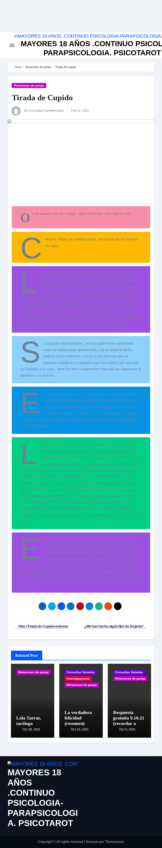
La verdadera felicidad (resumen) (78, 718)
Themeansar (114, 842)
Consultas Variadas (80, 672)
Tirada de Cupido (42, 97)
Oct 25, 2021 (31, 729)
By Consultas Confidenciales (43, 110)
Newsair (92, 842)
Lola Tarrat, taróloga (28, 720)
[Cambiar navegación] (12, 45)
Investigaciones (78, 678)
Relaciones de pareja (29, 85)
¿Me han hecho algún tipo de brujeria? (114, 626)
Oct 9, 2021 (127, 729)
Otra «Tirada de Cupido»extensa (43, 626)
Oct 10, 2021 (80, 729)
